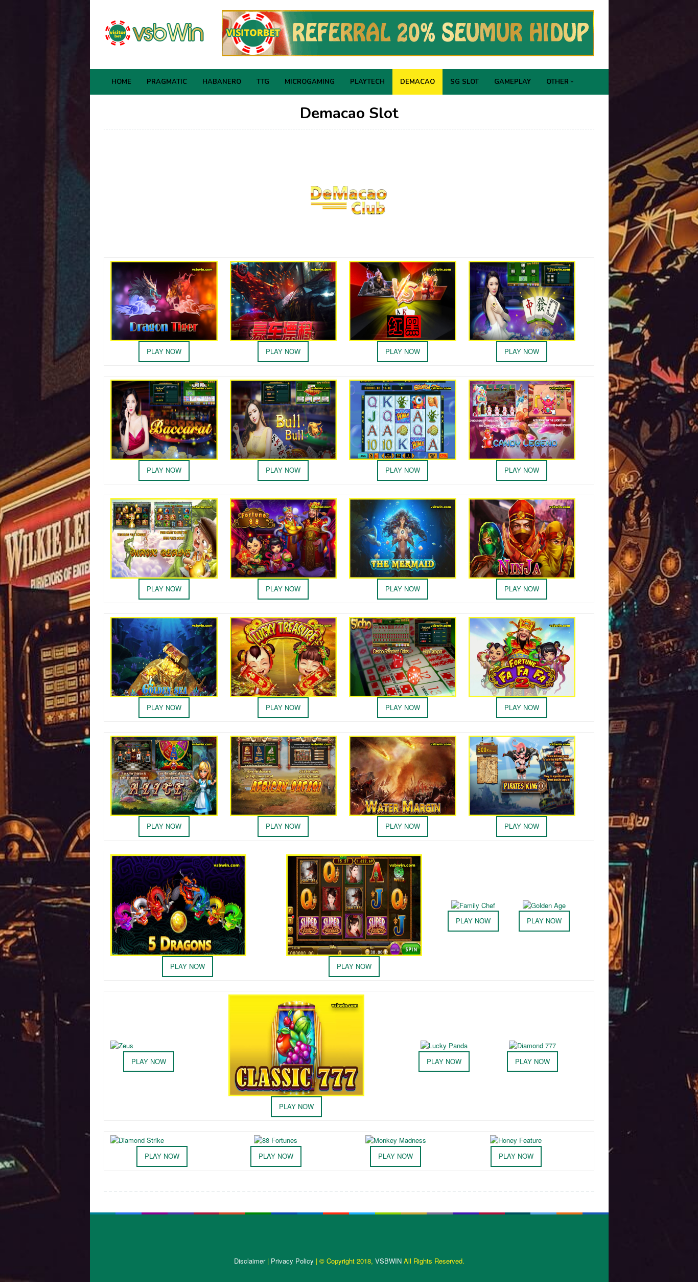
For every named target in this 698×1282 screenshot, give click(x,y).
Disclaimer (249, 1261)
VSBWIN (388, 1261)
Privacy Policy (292, 1261)
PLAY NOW (164, 351)
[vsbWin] (155, 32)
